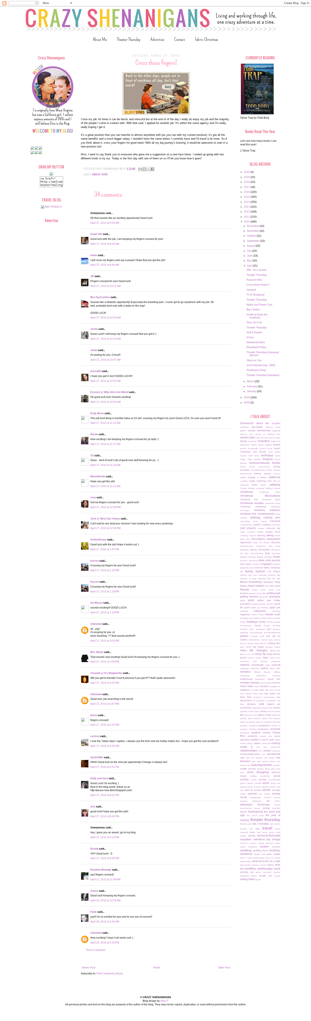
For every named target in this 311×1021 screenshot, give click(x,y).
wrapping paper (248, 876)
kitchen (263, 643)
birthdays (267, 455)
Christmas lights (271, 499)
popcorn (260, 722)
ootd (261, 704)
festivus (271, 575)
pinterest (276, 715)
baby (252, 437)
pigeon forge (264, 715)
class (277, 514)
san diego (269, 758)
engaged (266, 564)
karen (93, 715)
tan (268, 801)
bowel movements (259, 466)
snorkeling (265, 776)
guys (272, 607)
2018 (247, 182)
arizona (243, 434)
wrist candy (274, 876)
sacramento (273, 754)
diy (241, 553)
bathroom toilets (248, 445)
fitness (244, 582)
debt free (245, 539)
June (250, 255)
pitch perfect (254, 718)
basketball (264, 441)
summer (252, 793)
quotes (255, 739)
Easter (276, 556)
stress (243, 794)
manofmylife (257, 665)
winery (270, 865)
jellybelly (244, 632)
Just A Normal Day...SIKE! (260, 365)
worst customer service (268, 872)
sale (242, 757)
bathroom (275, 441)
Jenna (94, 329)
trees (252, 832)
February (252, 386)
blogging (268, 459)
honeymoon (246, 625)
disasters (244, 550)
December (253, 226)
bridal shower (273, 470)
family (249, 571)
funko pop (274, 590)
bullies (243, 477)
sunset (277, 797)
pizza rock (267, 718)
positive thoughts (248, 725)
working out (246, 872)
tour (251, 829)
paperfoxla (267, 708)
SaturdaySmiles (261, 765)
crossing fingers (248, 535)
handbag (275, 611)
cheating (260, 488)
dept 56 (257, 542)
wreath (262, 875)
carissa (94, 736)
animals (252, 430)
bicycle (243, 455)
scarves (276, 765)
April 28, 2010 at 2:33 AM (104, 921)
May (249, 260)
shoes (250, 772)
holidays (252, 621)
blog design (254, 459)
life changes (259, 650)
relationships (248, 750)
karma (264, 640)
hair (278, 607)
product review (261, 732)
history (270, 618)
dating (270, 535)
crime (242, 532)
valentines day (262, 839)
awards (244, 437)
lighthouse (275, 650)
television (246, 804)
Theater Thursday (128, 39)
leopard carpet (272, 647)
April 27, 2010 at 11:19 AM (105, 465)
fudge (255, 590)
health (277, 614)
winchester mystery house (253, 865)
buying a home (257, 477)
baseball (252, 441)
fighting (262, 578)
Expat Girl (96, 234)
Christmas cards (269, 492)
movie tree (274, 679)
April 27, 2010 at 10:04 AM (105, 317)
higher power (260, 618)
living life (260, 654)
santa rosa (245, 765)
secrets (252, 768)
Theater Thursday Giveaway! (262, 375)
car (274, 481)
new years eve (272, 693)
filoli (269, 578)
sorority (262, 779)
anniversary (264, 430)
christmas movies (252, 503)
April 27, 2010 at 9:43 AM (104, 222)
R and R (263, 739)
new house (274, 690)
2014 (247, 201)
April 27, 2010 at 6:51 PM (104, 766)
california (274, 477)
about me (262, 423)
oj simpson (270, 700)
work (105, 174)
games (252, 593)
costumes (275, 525)
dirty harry (274, 546)
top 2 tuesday (261, 823)
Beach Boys (266, 448)
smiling (253, 776)
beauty (262, 451)
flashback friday (271, 582)
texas (257, 808)
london (251, 658)
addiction (244, 427)
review (267, 750)
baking (243, 441)
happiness (245, 614)
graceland (245, 604)
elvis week (245, 564)
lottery (259, 658)
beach (276, 444)
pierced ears (251, 715)
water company (248, 847)
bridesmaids (246, 473)
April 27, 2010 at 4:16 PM (104, 724)
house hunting (272, 625)
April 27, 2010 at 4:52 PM (104, 746)
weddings (274, 850)
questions (245, 739)
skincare (275, 772)
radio (271, 739)
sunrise (267, 797)
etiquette (244, 568)
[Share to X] (148, 169)
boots (243, 466)
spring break (246, 787)
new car (264, 690)
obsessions (246, 700)
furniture (244, 593)
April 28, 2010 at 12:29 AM (105, 900)
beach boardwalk (249, 448)
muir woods (265, 683)
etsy (251, 568)
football (259, 585)
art (264, 434)
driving (260, 557)
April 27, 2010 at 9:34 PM (104, 858)
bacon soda (274, 437)
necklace (264, 686)
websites (276, 847)
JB (92, 276)
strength (276, 790)
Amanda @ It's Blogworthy (106, 673)
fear (255, 575)
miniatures (245, 675)
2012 (247, 211)
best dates (274, 452)
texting (266, 808)
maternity (254, 668)
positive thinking (272, 722)
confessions (246, 525)
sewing (260, 769)
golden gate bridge (269, 600)
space (243, 783)
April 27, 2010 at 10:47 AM (105, 359)
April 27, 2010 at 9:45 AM (104, 243)
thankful (276, 808)
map (268, 665)
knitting (271, 643)
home (262, 621)
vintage (276, 839)
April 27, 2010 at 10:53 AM (105, 380)
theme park (246, 824)
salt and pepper (254, 758)
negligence (275, 686)
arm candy (255, 434)
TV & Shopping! (255, 294)
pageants (256, 708)
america (269, 427)
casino (263, 485)
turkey (243, 836)
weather (264, 846)
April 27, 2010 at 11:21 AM (105, 486)
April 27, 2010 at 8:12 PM (104, 795)
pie (242, 714)
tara (92, 806)
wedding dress (260, 850)
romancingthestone (250, 754)
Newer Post (88, 967)
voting (261, 843)
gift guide (263, 597)
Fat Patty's (274, 571)
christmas (246, 491)
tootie (93, 255)
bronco (277, 473)
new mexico (246, 693)
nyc (278, 697)
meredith (95, 371)
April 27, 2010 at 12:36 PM (105, 528)
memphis (245, 671)
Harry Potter (258, 614)
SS (92, 455)
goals (251, 600)
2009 (247, 397)
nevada (255, 690)
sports (265, 783)
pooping (251, 722)
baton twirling (265, 445)
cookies (257, 524)
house (258, 625)
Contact (179, 39)
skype (243, 776)
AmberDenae (98, 539)
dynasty (268, 557)
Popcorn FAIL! (254, 279)
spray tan (275, 783)
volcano (244, 843)
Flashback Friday (256, 347)
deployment (273, 539)
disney (253, 549)
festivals (263, 575)
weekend (246, 854)
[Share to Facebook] (152, 169)
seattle (243, 768)
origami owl (273, 704)
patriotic (244, 711)
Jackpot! (251, 289)
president (244, 733)
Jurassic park (257, 636)
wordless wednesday (258, 868)
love (265, 657)
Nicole (94, 434)
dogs (267, 553)
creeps (261, 528)
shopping (262, 772)
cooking (266, 524)
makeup (96, 174)
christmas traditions (267, 510)
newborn (257, 697)
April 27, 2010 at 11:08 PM (105, 879)
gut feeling (262, 607)
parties (276, 707)
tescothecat (246, 808)
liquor (242, 654)
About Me (100, 39)
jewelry (244, 636)
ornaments (245, 707)
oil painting (258, 700)
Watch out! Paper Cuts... (260, 304)
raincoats (266, 743)
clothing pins (271, 517)
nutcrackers (269, 697)
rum (263, 754)
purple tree (266, 736)
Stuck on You (253, 360)
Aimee (94, 890)
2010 (247, 221)
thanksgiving (255, 811)
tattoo (277, 801)
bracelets (245, 470)
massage (244, 668)
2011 (247, 216)
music (243, 686)
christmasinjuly (266, 513)
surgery (243, 801)
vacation (245, 839)
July (249, 250)
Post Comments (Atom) (109, 973)
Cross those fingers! (257, 284)
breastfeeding (258, 470)
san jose (256, 761)
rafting (249, 743)
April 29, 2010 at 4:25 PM (104, 942)
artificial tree (273, 434)
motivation (260, 679)
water (277, 843)
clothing (255, 517)
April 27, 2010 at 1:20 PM (104, 612)
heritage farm (246, 618)
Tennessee (263, 804)
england (276, 564)
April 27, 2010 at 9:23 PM (104, 837)
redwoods (275, 747)
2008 (247, 402)
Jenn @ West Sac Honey (105, 518)
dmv (247, 553)
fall (241, 571)
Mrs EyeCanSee (100, 297)
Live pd (250, 654)
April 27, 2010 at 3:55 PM (104, 682)
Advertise (157, 39)
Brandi (94, 848)
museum (275, 682)
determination (246, 546)
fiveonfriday (255, 582)
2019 (247, 177)
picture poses (273, 711)
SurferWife (96, 757)
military (277, 672)
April (250, 265)
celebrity (274, 484)
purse (277, 736)
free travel (275, 586)
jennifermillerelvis (272, 632)
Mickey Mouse (262, 672)
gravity (270, 604)
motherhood (246, 679)
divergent (275, 550)
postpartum (264, 725)
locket (243, 657)
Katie (93, 911)
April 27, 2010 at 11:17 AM (105, 444)
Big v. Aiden (253, 309)
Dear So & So (254, 322)
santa (265, 761)
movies (245, 682)
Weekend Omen (255, 342)
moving (254, 682)
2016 (247, 191)
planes (277, 718)
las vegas (258, 647)
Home (156, 967)
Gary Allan (261, 593)
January (252, 391)
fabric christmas (272, 567)
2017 (247, 187)
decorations (258, 539)
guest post (250, 607)
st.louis (257, 787)
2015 (247, 196)
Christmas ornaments (253, 506)
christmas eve (249, 499)
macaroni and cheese (253, 661)
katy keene (274, 640)
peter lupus (253, 711)
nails (250, 686)
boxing (277, 466)
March (251, 381)
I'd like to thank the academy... (257, 316)
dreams (252, 557)
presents (275, 729)
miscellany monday (268, 675)
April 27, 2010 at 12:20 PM (105, 507)
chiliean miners (273, 488)
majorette (275, 661)
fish (278, 578)
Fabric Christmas (206, 39)
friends (244, 589)
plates (243, 722)
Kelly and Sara (99, 778)
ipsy (269, 629)
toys (258, 828)
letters (243, 650)
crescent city (273, 528)
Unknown (96, 623)
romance (276, 751)
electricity (253, 560)
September (253, 240)
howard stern (247, 629)
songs (254, 779)
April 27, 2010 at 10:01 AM (105, 286)
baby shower (262, 437)
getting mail (273, 593)
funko (263, 590)
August (251, 245)
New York (245, 697)
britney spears (262, 473)
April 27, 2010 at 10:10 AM (105, 338)
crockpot (251, 532)
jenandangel (256, 632)
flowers (244, 586)
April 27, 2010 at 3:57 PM (104, 703)
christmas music (272, 503)
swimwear (256, 801)
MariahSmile (97, 476)
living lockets (273, 654)
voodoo (253, 843)
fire (273, 578)
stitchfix (266, 790)
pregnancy (263, 729)
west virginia (273, 854)
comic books (260, 521)
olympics (251, 704)
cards (254, 484)
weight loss (260, 854)
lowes (272, 658)
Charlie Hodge (247, 488)
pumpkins (253, 736)
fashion (260, 571)
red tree (261, 747)
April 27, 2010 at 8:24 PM (104, 816)
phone (263, 711)
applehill (276, 430)
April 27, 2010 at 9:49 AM (104, 264)
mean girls (275, 668)
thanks (243, 811)
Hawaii (269, 614)
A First (249, 337)
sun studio (264, 794)
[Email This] (140, 169)
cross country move (269, 532)
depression (246, 542)
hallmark (244, 611)
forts (267, 586)
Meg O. (164, 1000)
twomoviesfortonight (268, 835)
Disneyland (264, 549)
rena (93, 497)
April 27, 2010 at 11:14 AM (105, 422)
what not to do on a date (266, 861)
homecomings (273, 622)
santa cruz (274, 761)
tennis (277, 805)
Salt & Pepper (254, 332)
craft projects (248, 528)
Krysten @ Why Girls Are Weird (109, 392)
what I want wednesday (252, 858)
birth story (254, 455)
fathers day (246, 575)
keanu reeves (247, 643)
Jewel (93, 350)
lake (278, 643)
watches (270, 843)
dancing (261, 535)
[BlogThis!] (144, 169)
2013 (247, 206)
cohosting (245, 521)
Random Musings (100, 869)
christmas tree (248, 513)
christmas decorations (260, 495)
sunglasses (255, 797)
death (277, 535)
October (252, 235)
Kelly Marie (97, 413)
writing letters (247, 879)
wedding (245, 850)
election (244, 560)
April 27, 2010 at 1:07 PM (104, 549)
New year (258, 693)
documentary (256, 553)
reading (275, 743)
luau (278, 658)
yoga (258, 879)
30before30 (246, 423)
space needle (254, 783)
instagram (260, 629)
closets (243, 518)
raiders (257, 743)
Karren (94, 560)
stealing (265, 787)
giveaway (274, 596)
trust (278, 832)
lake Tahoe (246, 647)
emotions (256, 564)
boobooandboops (259, 462)
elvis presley (273, 560)
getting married (249, 596)
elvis (261, 560)
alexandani (257, 427)
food (251, 585)
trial (258, 832)
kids (257, 643)
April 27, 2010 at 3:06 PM (104, 661)
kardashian (254, 640)
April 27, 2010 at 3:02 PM (104, 640)
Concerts (275, 521)
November (253, 230)
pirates (243, 718)
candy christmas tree (260, 481)
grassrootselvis (258, 604)
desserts (275, 542)
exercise (258, 567)
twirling (251, 835)
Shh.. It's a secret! (256, 269)
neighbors (245, 690)
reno (260, 751)
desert (266, 542)
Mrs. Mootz (96, 652)
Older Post (224, 967)
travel (267, 828)
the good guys (255, 815)
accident (276, 423)
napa (256, 686)
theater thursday (265, 819)
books (276, 462)
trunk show (268, 832)
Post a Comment (95, 950)
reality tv (246, 746)
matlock (264, 668)
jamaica (276, 629)
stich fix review (253, 790)
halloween (260, 611)
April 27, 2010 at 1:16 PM (104, 570)
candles (244, 481)
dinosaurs (261, 546)
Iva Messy (96, 602)
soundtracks (274, 779)
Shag (267, 769)
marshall (276, 665)
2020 (247, 172)
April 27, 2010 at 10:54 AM (105, 401)
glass (242, 600)
